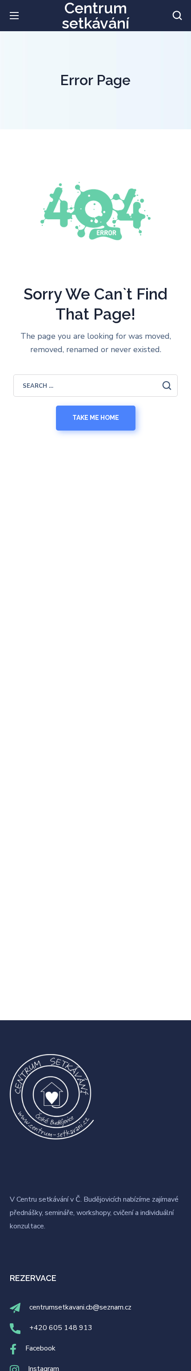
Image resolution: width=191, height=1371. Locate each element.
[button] (177, 15)
